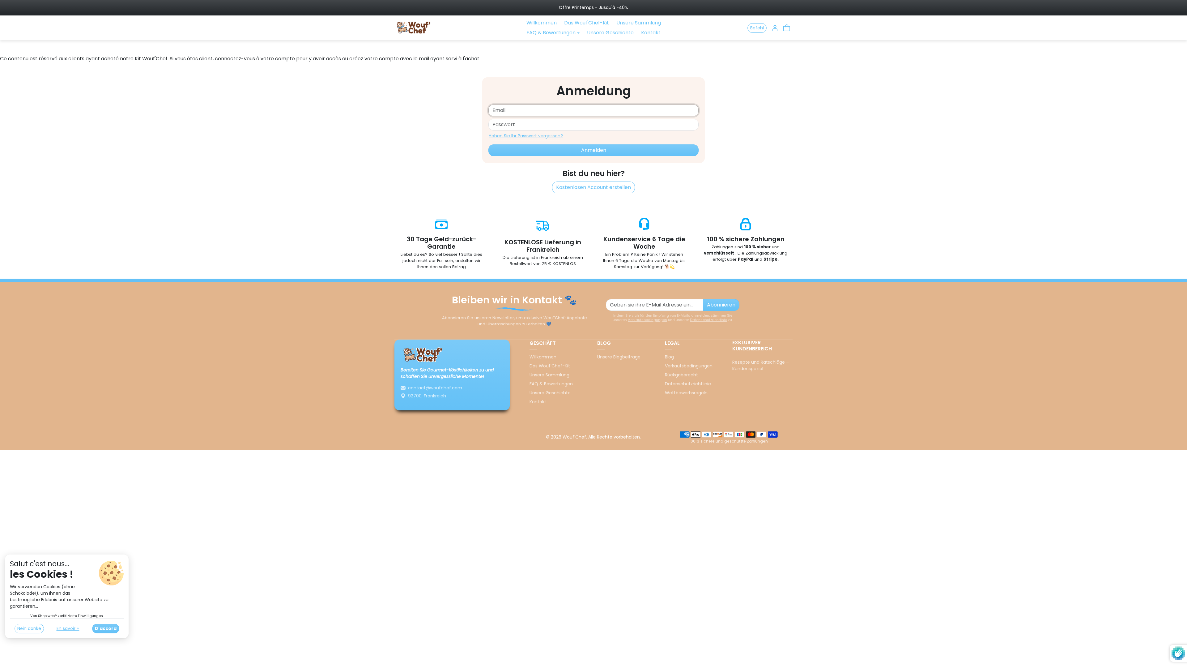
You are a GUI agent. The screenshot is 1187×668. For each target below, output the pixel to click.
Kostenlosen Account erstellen (593, 187)
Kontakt (651, 32)
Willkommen (541, 22)
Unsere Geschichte (610, 32)
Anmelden (593, 150)
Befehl (757, 28)
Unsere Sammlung (638, 22)
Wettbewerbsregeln (686, 393)
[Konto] (775, 27)
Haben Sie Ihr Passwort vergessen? (526, 136)
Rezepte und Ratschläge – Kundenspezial (760, 365)
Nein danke (29, 628)
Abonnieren (721, 304)
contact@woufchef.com (435, 388)
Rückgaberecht (681, 375)
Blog (669, 357)
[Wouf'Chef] (414, 27)
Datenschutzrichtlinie (708, 319)
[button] (787, 27)
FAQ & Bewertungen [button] (551, 32)
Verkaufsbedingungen (647, 319)
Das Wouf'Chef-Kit (586, 22)
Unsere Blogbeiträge (618, 357)
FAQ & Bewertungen (551, 384)
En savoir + (68, 628)
